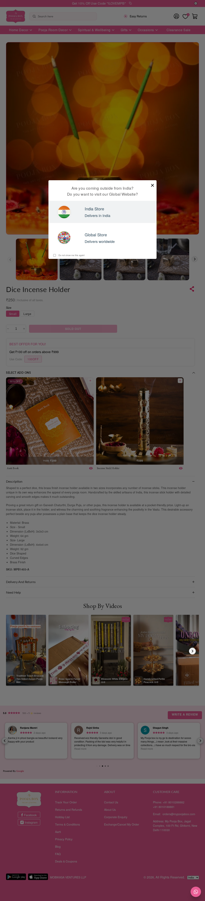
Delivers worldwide (100, 241)
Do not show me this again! (71, 255)
